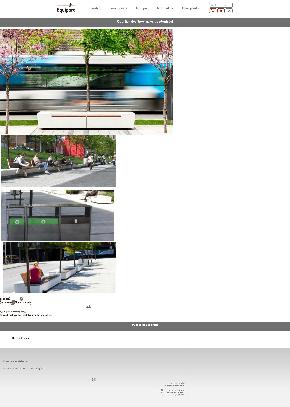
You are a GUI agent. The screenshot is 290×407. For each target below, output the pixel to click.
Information (165, 8)
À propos (142, 8)
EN (229, 10)
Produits (96, 8)
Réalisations (119, 8)
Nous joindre (191, 8)
